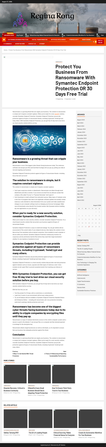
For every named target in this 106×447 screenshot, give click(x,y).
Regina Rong (60, 99)
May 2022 (80, 194)
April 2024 (80, 123)
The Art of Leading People (85, 249)
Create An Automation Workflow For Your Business (72, 35)
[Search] (93, 41)
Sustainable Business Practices (18, 39)
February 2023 (81, 166)
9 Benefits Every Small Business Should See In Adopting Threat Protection (38, 390)
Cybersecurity (74, 39)
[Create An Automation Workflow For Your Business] (90, 418)
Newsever (54, 445)
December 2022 (82, 172)
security (57, 114)
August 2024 (81, 120)
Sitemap (42, 43)
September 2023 (82, 144)
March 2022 (80, 200)
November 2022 (82, 175)
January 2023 (81, 169)
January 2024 (81, 132)
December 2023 (82, 135)
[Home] (4, 40)
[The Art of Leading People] (40, 418)
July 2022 (80, 188)
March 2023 (80, 163)
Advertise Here (20, 43)
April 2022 (80, 197)
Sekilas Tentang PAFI (83, 246)
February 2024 (81, 129)
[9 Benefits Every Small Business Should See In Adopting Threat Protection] (39, 374)
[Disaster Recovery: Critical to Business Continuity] (15, 374)
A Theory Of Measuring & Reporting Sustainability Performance (55, 354)
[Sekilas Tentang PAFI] (15, 418)
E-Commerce (8, 43)
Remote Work (86, 39)
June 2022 (80, 191)
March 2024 (80, 126)
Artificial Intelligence (58, 39)
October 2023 (81, 141)
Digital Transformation (39, 39)
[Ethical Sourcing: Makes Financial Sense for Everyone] (65, 418)
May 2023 (80, 157)
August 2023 (81, 147)
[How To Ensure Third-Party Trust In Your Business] (63, 374)
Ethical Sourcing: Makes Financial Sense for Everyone (37, 35)
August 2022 (81, 185)
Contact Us (32, 43)
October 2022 (81, 178)
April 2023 (80, 160)
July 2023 (80, 151)
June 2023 (80, 154)
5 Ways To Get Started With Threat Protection (23, 354)
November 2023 (82, 138)
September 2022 (82, 181)
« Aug (78, 235)
